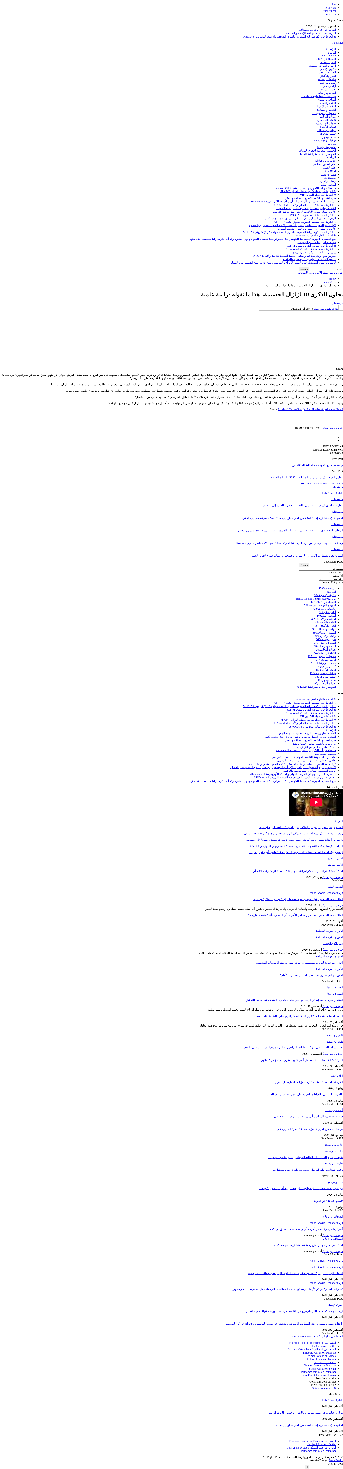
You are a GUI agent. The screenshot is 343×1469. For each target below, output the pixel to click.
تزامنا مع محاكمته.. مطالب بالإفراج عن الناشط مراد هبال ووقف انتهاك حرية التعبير (294, 1311)
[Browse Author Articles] (336, 424)
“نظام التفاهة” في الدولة (328, 1200)
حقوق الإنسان (328, 69)
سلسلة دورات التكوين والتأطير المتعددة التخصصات (306, 187)
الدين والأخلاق (328, 75)
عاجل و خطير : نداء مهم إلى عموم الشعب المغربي (306, 228)
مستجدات (330, 177)
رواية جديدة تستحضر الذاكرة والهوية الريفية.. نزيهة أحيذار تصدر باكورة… (301, 1188)
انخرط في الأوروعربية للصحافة (317, 29)
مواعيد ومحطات (326, 130)
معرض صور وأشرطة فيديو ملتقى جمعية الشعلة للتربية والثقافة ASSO (294, 255)
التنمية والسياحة (326, 109)
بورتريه (332, 143)
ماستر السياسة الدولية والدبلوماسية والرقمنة (309, 259)
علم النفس (329, 167)
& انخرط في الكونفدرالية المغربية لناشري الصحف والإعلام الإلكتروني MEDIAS (289, 36)
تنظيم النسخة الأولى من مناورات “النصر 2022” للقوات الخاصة (306, 477)
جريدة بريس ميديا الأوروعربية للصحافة (320, 272)
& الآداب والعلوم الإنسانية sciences (316, 235)
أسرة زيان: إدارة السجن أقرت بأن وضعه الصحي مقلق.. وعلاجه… (305, 1229)
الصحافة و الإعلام (325, 58)
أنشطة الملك (328, 184)
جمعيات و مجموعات (324, 113)
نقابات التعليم (328, 116)
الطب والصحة (327, 103)
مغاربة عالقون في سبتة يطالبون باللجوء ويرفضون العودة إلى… (306, 1412)
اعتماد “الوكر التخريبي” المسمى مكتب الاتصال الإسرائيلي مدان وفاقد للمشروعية (295, 1273)
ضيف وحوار (329, 137)
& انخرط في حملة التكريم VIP (318, 194)
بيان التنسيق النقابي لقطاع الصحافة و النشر (310, 198)
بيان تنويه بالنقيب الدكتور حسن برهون (314, 252)
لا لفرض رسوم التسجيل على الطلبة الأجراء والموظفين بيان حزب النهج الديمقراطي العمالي (283, 262)
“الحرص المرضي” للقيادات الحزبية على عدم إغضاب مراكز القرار (305, 1094)
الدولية (332, 52)
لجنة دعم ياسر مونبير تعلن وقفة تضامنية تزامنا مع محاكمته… (307, 1245)
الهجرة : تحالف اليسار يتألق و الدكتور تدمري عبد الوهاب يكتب (300, 218)
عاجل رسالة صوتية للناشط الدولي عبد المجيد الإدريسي (304, 211)
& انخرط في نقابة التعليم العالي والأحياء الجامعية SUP (304, 204)
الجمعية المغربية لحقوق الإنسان (317, 150)
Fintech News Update (330, 1400)
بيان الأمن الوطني (332, 943)
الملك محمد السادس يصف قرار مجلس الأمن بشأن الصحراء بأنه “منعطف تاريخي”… (294, 915)
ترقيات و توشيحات (325, 140)
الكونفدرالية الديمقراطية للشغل (317, 153)
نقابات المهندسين (326, 123)
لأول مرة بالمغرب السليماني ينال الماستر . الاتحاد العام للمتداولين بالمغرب (292, 225)
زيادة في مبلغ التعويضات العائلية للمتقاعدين (317, 465)
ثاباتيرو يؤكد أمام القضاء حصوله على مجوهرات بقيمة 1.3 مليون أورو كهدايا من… (296, 852)
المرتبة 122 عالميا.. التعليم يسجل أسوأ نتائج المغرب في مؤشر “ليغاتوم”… (300, 1060)
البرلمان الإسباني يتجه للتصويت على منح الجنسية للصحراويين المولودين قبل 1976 (295, 845)
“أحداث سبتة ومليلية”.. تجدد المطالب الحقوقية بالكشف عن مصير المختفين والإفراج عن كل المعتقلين (284, 1323)
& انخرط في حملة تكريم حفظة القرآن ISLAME (308, 191)
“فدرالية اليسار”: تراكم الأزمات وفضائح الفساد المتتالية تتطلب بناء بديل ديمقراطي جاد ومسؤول (287, 1289)
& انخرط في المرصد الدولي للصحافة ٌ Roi (311, 245)
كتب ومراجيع (328, 82)
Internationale (328, 55)
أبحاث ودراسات (327, 92)
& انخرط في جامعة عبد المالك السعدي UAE (309, 249)
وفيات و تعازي (327, 181)
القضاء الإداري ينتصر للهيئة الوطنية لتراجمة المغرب (306, 208)
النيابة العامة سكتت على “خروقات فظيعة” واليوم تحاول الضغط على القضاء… (297, 1015)
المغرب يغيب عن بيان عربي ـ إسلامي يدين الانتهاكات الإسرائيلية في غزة (301, 827)
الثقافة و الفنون (327, 99)
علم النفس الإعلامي (324, 164)
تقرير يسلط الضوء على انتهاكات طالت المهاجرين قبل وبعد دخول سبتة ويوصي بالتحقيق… (291, 1047)
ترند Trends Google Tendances (318, 96)
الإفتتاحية (330, 170)
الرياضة (331, 157)
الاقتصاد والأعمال (326, 106)
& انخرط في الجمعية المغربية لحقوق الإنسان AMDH (305, 221)
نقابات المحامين (326, 120)
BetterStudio (336, 1460)
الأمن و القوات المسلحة (322, 65)
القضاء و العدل (327, 72)
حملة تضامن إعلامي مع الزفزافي (316, 242)
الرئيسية (331, 48)
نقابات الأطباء (328, 126)
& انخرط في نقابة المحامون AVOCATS (312, 215)
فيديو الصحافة (327, 133)
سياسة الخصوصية (325, 753)
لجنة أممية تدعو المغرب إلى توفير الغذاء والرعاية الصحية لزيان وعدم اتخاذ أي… (296, 870)
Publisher (337, 42)
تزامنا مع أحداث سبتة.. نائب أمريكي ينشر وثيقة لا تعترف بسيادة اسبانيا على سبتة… (294, 839)
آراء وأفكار (329, 86)
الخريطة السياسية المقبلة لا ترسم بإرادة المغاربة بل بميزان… (307, 1082)
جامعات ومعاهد (327, 79)
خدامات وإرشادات (325, 160)
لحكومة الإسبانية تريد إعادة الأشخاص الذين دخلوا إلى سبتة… (308, 1425)
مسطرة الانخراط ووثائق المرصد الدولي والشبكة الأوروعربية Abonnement (293, 201)
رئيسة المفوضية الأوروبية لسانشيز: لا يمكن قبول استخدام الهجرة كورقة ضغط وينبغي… (292, 833)
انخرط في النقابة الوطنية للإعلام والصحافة (311, 33)
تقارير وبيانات (328, 89)
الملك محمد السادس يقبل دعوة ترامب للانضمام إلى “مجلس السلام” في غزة (298, 899)
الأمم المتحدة (328, 62)
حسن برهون (328, 174)
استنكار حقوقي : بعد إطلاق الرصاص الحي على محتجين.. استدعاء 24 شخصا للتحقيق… (293, 999)
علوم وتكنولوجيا (326, 147)
